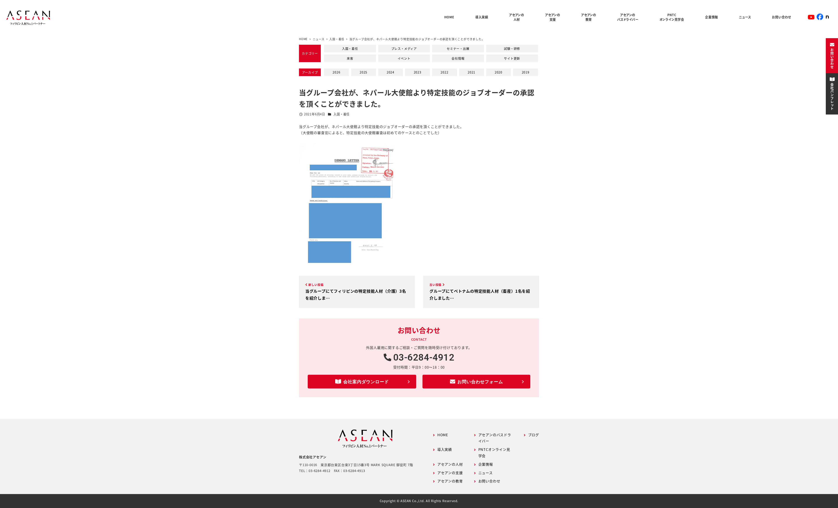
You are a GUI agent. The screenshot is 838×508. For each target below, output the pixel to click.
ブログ (533, 434)
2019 (525, 72)
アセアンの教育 (450, 481)
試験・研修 (512, 48)
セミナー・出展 (458, 48)
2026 (336, 72)
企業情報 (485, 464)
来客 (350, 58)
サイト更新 (512, 58)
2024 (390, 72)
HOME (442, 434)
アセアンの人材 (450, 464)
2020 (498, 72)
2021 (471, 72)
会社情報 (458, 58)
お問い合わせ (489, 481)
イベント (404, 58)
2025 (363, 72)
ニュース (485, 472)
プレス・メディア (404, 48)
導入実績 (444, 449)
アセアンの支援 (450, 472)
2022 (444, 72)
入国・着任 (350, 48)
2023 (417, 72)
